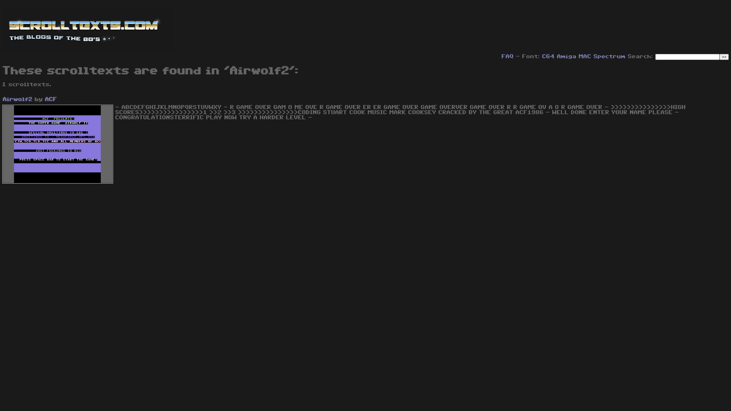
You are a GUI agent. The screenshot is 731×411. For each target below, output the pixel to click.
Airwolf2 (18, 99)
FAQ (508, 56)
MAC (585, 56)
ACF (51, 99)
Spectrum (610, 56)
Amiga (567, 56)
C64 (548, 56)
